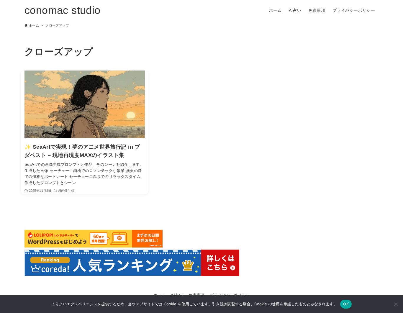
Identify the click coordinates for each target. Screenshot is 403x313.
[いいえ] (396, 304)
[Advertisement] (332, 81)
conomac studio (62, 10)
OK (346, 303)
